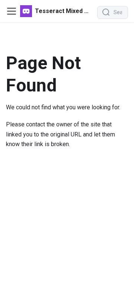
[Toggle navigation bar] (11, 11)
